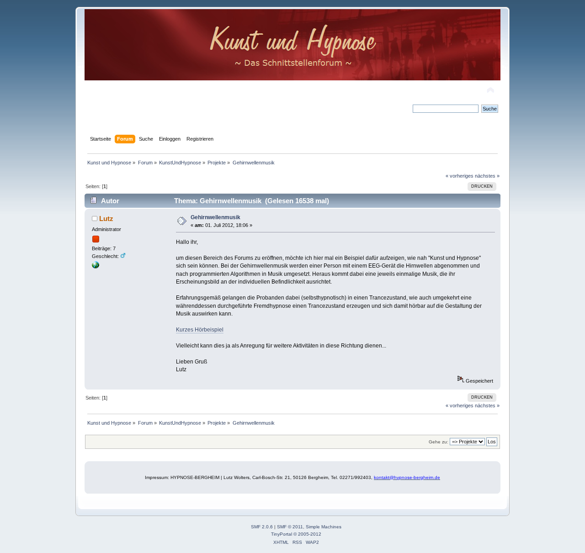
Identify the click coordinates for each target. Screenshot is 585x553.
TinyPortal (281, 534)
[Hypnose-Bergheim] (95, 266)
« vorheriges (459, 176)
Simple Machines (323, 526)
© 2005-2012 (307, 534)
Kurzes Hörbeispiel (199, 330)
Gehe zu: (438, 441)
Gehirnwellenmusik (215, 217)
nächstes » (487, 176)
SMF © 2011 (290, 526)
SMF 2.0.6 (262, 526)
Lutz (106, 218)
